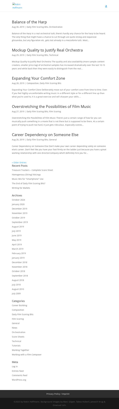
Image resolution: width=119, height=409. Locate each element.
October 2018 (18, 271)
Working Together (20, 350)
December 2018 (19, 262)
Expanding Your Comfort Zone (38, 78)
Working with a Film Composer (27, 354)
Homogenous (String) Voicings (26, 174)
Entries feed (18, 371)
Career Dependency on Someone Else (45, 134)
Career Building (19, 305)
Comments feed (19, 375)
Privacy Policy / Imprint (58, 393)
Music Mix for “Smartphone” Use (27, 179)
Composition (33, 83)
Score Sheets (18, 336)
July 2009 (16, 293)
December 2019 (19, 208)
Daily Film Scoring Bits (37, 27)
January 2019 (18, 257)
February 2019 (19, 253)
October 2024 (18, 199)
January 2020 (18, 204)
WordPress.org (19, 379)
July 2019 (16, 231)
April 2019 (17, 244)
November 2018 (19, 266)
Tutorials (16, 345)
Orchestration (56, 27)
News (14, 327)
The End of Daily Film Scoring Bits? (28, 183)
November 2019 (19, 213)
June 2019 (16, 235)
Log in (15, 366)
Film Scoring (55, 111)
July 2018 (16, 284)
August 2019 (18, 226)
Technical (53, 55)
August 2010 (18, 289)
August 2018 (18, 280)
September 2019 (20, 222)
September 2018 (20, 275)
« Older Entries (19, 162)
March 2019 (17, 248)
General (53, 139)
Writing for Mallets (21, 188)
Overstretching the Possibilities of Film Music (51, 106)
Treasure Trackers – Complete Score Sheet (32, 170)
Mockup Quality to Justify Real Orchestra (47, 50)
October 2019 (18, 217)
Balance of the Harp (29, 22)
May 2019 (16, 240)
